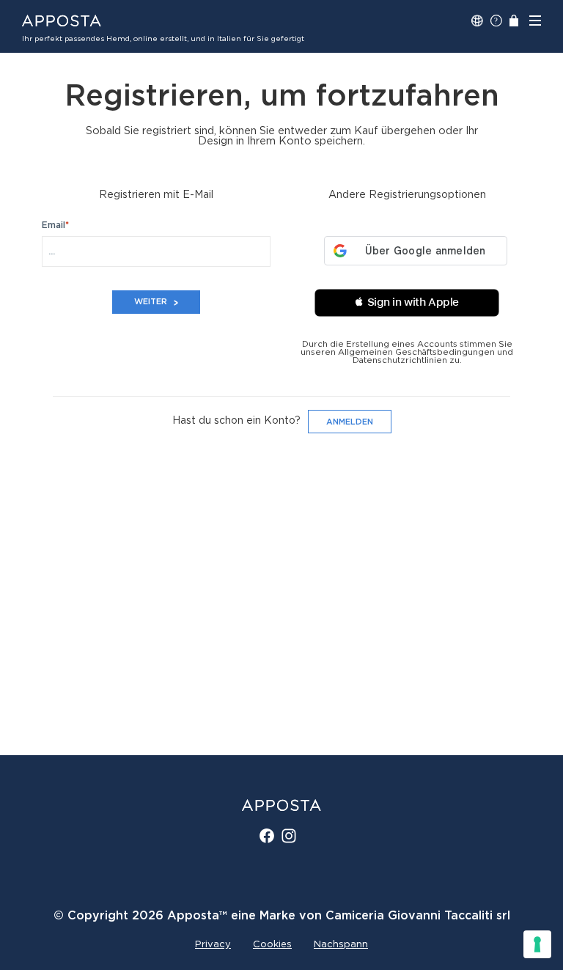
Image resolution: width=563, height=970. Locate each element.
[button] (406, 303)
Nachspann (341, 944)
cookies (272, 944)
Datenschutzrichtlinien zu (406, 360)
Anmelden (349, 422)
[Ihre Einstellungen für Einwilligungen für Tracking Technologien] (537, 944)
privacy (213, 944)
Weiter (150, 302)
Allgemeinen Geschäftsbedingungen (416, 352)
